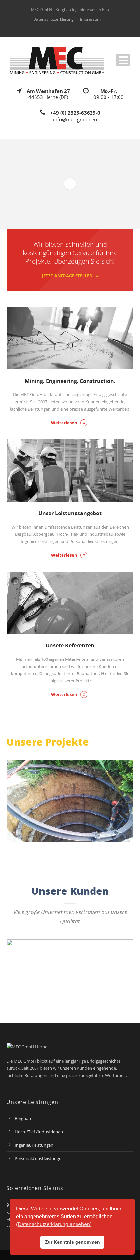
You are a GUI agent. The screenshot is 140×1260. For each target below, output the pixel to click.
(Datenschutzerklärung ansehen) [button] (53, 1224)
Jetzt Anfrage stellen (67, 276)
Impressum (90, 19)
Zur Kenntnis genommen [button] (72, 1242)
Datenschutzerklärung (53, 19)
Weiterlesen (64, 423)
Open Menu (123, 60)
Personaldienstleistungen (39, 1158)
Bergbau (23, 1118)
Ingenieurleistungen (34, 1145)
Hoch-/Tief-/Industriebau (39, 1132)
